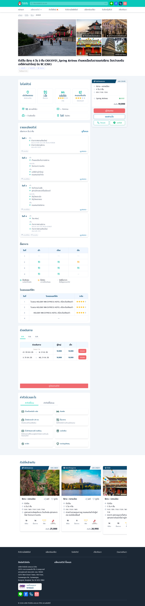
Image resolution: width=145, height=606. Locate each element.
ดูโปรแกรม (109, 110)
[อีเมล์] (125, 3)
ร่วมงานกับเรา (122, 552)
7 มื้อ (45, 95)
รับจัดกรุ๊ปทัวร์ (107, 9)
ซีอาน (32, 15)
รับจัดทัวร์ (75, 552)
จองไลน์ (119, 122)
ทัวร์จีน (26, 15)
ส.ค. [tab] (22, 336)
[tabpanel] (54, 351)
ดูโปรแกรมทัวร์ (54, 385)
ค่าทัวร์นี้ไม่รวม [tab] (49, 402)
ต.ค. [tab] (36, 336)
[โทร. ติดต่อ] (120, 3)
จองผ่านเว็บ (109, 116)
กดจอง (82, 351)
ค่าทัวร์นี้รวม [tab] (29, 402)
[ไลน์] (111, 3)
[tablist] (54, 338)
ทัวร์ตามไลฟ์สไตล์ (71, 9)
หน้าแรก (21, 9)
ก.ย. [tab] (29, 336)
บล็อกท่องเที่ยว (89, 9)
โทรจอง (102, 122)
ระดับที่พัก (62, 95)
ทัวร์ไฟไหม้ (52, 9)
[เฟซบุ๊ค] (116, 3)
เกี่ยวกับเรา (123, 9)
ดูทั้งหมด (85, 131)
